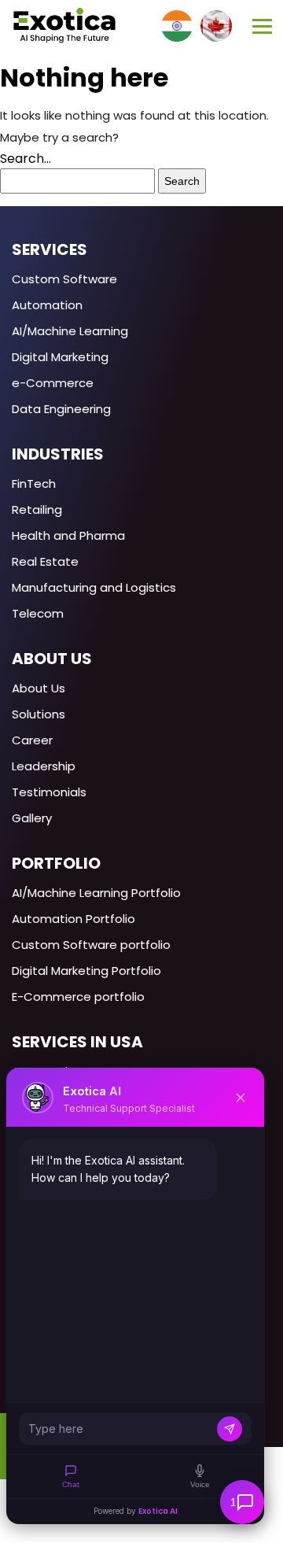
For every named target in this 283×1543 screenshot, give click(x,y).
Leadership (43, 766)
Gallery (32, 818)
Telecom (38, 613)
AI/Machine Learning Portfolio (96, 892)
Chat (70, 1484)
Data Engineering (61, 409)
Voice (200, 1484)
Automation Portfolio (73, 918)
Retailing (37, 509)
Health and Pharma (68, 535)
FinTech (34, 483)
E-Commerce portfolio (78, 996)
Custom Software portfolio (91, 944)
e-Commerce (53, 383)
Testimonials (49, 792)
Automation (47, 305)
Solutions (38, 714)
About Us (38, 688)
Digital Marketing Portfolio (86, 970)
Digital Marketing (60, 357)
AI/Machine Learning (70, 331)
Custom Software (64, 279)
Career (32, 740)
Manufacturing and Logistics (94, 587)
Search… (25, 159)
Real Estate (45, 561)
